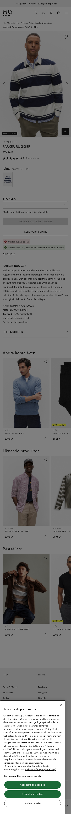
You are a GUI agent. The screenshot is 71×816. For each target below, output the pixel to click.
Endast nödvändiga (32, 794)
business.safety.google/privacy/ (40, 769)
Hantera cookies (33, 803)
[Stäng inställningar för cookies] (61, 705)
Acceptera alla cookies (32, 785)
